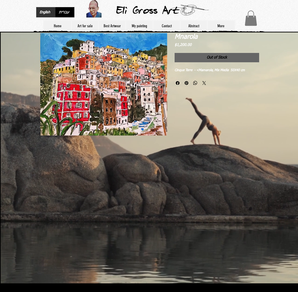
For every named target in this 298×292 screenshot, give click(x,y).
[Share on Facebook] (177, 83)
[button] (250, 18)
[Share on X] (204, 83)
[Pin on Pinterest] (186, 83)
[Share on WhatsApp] (195, 83)
